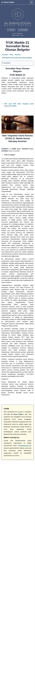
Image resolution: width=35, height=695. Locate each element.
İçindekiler (7, 63)
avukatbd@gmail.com (24, 445)
